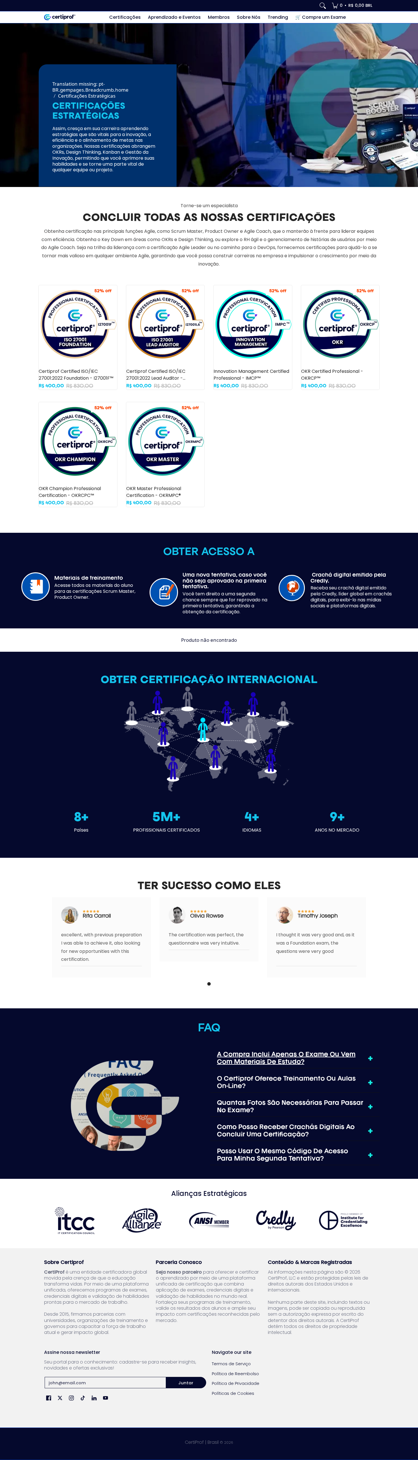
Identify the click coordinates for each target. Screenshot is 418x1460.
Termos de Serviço (231, 1364)
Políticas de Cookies (233, 1393)
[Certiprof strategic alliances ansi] (209, 1220)
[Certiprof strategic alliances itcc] (74, 1220)
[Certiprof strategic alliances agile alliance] (142, 1220)
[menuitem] (352, 5)
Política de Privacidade (235, 1383)
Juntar (185, 1383)
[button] (49, 1398)
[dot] (209, 984)
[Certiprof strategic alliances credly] (276, 1220)
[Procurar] (323, 5)
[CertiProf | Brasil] (59, 17)
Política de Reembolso (235, 1374)
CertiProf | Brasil (202, 1442)
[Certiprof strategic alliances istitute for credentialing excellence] (343, 1220)
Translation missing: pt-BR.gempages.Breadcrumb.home (90, 87)
